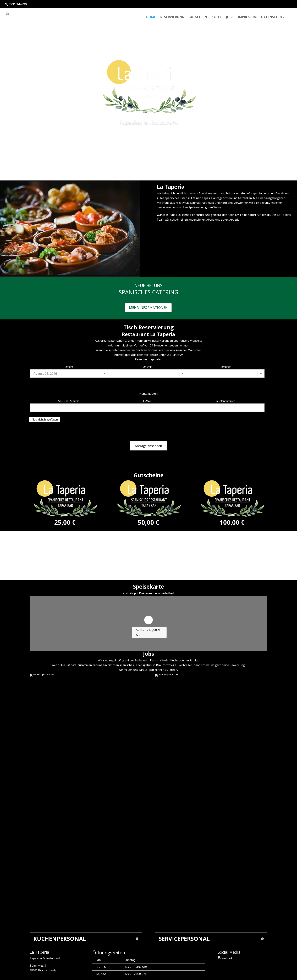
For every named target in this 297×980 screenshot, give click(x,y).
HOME (151, 17)
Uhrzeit (147, 366)
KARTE (216, 17)
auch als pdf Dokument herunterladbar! (148, 593)
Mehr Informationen (148, 307)
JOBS (229, 17)
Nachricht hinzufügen (45, 419)
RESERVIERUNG (172, 17)
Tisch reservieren (148, 142)
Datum (69, 366)
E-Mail (147, 401)
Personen (225, 366)
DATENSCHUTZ (273, 17)
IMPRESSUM (247, 17)
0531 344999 (175, 355)
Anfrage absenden (148, 446)
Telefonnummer (225, 401)
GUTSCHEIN (198, 17)
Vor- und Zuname (68, 401)
